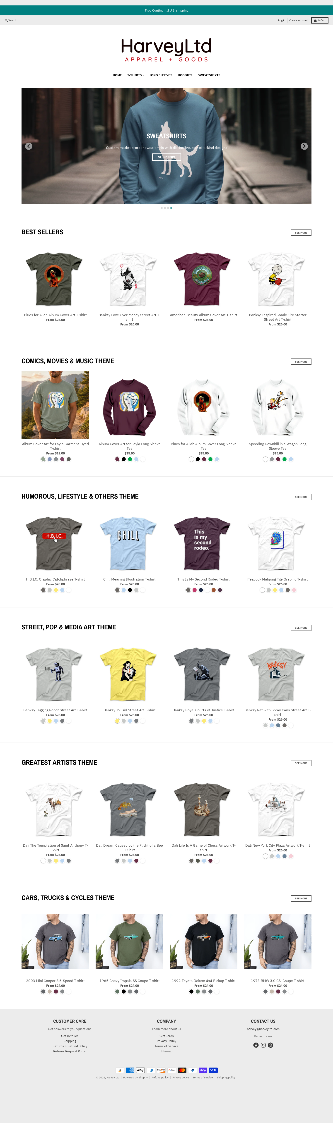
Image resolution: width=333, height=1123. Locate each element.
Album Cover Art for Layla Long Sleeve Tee (130, 446)
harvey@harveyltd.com (263, 1029)
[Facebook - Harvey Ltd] (256, 1045)
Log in (281, 20)
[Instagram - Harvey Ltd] (263, 1045)
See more (301, 232)
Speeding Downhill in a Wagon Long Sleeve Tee (277, 446)
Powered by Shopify (135, 1077)
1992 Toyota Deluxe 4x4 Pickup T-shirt (204, 980)
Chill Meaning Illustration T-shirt (129, 579)
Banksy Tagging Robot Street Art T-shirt (55, 710)
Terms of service (203, 1077)
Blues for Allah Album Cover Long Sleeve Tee (203, 446)
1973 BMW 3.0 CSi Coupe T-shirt (277, 980)
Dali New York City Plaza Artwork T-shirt (277, 845)
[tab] (162, 208)
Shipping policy (226, 1077)
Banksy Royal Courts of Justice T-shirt (203, 710)
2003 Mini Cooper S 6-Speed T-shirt (55, 980)
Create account (298, 20)
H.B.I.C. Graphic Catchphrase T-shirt (55, 579)
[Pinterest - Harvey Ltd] (270, 1045)
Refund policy (160, 1077)
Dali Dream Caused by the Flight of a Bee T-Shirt (129, 847)
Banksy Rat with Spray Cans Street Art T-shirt (277, 712)
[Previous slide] (28, 146)
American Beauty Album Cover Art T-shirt (203, 315)
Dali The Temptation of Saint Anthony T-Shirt (55, 847)
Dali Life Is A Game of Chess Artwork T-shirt (204, 847)
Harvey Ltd (112, 1077)
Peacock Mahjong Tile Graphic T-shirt (277, 579)
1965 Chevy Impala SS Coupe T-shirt (129, 980)
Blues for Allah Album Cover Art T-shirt (55, 315)
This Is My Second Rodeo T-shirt (203, 579)
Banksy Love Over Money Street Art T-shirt (129, 317)
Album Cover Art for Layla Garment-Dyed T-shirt (55, 446)
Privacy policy (180, 1077)
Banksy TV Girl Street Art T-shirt (130, 710)
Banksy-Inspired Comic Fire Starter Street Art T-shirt (277, 317)
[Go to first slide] (304, 146)
